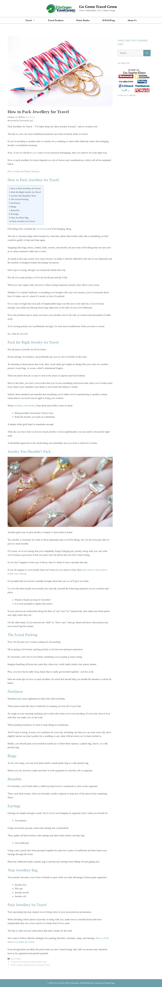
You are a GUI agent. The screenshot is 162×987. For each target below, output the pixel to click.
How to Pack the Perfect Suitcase (23, 171)
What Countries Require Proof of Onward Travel (30, 965)
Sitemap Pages (109, 983)
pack (35, 152)
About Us (132, 20)
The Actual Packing (19, 199)
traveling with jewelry (24, 405)
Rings (13, 206)
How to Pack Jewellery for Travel (26, 188)
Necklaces (15, 203)
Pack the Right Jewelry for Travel (26, 192)
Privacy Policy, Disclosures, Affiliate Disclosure (76, 983)
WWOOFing (108, 20)
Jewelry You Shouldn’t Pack (23, 196)
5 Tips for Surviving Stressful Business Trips (28, 962)
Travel (28, 20)
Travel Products (56, 20)
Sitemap (98, 983)
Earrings (15, 214)
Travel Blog (15, 959)
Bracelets (15, 210)
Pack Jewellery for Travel (23, 221)
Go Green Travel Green (98, 7)
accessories (41, 228)
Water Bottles (83, 20)
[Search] (147, 53)
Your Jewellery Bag (19, 217)
